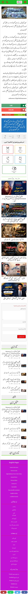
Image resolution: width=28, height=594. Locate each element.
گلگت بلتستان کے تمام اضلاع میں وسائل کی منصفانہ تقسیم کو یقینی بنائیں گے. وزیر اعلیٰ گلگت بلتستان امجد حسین (11, 364)
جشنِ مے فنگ (14, 528)
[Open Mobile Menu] (25, 2)
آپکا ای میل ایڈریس (22, 329)
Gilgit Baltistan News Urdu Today (14, 474)
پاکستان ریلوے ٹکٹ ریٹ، (14, 525)
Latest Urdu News (14, 467)
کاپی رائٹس (14, 538)
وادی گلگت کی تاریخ (14, 561)
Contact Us (14, 484)
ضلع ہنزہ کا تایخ (14, 564)
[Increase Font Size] (5, 135)
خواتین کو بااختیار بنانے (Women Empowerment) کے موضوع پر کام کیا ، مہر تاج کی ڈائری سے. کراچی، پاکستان (11, 353)
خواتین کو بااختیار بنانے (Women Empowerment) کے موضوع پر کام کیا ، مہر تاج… (14, 198)
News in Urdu (14, 471)
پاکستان (14, 507)
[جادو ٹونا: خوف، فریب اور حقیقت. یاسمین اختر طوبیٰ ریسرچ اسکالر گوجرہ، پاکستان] (23, 437)
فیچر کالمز (14, 515)
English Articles (14, 493)
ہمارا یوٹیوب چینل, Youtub (14, 574)
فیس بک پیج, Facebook (14, 577)
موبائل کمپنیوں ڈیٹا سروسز (14, 551)
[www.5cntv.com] (19, 2)
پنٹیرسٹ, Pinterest (14, 587)
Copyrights (14, 487)
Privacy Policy (14, 480)
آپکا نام (24, 322)
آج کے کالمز (14, 518)
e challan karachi (14, 497)
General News (14, 477)
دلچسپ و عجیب (14, 541)
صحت (14, 545)
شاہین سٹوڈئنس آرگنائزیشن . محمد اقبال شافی (14, 298)
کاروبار (14, 554)
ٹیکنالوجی (14, 510)
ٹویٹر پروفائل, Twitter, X (14, 581)
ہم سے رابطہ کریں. (14, 558)
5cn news (18, 136)
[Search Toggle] (7, 2)
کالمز (14, 513)
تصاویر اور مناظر (14, 522)
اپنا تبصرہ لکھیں (23, 309)
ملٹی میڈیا (14, 548)
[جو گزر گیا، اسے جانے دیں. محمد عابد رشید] (23, 374)
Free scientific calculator (14, 490)
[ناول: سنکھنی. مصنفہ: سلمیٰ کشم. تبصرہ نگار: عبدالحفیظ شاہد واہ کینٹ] (23, 390)
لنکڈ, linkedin (14, 584)
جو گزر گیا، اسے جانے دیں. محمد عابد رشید (14, 239)
